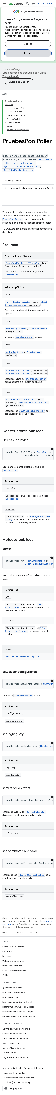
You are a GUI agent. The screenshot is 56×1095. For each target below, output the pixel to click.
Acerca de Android (11, 1068)
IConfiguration (38, 328)
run (7, 302)
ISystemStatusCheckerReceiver (20, 166)
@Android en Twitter (12, 987)
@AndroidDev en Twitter (14, 992)
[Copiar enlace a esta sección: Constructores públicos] (47, 431)
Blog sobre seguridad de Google (17, 1002)
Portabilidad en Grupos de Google (18, 1016)
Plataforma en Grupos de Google (18, 1006)
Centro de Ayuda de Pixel (14, 1033)
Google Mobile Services (13, 1047)
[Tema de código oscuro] (51, 449)
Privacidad (20, 1073)
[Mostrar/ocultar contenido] (21, 101)
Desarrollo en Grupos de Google (17, 1011)
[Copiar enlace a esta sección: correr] (14, 549)
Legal (40, 1068)
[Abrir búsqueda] (27, 3)
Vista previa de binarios (13, 961)
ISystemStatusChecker (32, 410)
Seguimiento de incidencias (15, 1057)
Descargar (7, 956)
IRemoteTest (45, 159)
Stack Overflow (9, 1052)
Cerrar (28, 43)
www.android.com (11, 1043)
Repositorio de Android (13, 946)
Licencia (8, 1073)
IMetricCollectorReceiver (17, 170)
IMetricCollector (36, 378)
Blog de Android (10, 997)
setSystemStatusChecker (19, 399)
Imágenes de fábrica (12, 965)
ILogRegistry (34, 352)
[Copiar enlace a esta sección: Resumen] (22, 245)
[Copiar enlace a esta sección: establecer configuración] (40, 672)
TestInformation (22, 302)
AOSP (4, 94)
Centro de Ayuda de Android (16, 1028)
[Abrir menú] (5, 3)
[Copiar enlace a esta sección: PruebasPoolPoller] (31, 440)
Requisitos (7, 951)
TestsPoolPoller (12, 219)
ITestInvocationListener (26, 303)
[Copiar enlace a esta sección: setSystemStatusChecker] (40, 851)
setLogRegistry (14, 352)
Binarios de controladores (14, 970)
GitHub (5, 975)
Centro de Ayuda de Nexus (15, 1038)
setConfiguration (16, 328)
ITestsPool (34, 263)
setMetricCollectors (17, 370)
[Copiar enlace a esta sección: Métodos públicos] (37, 540)
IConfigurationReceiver (19, 163)
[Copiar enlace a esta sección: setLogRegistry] (27, 734)
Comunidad (29, 1068)
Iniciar (28, 53)
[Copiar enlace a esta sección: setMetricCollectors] (33, 788)
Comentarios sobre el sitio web (19, 1078)
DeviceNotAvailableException (23, 656)
